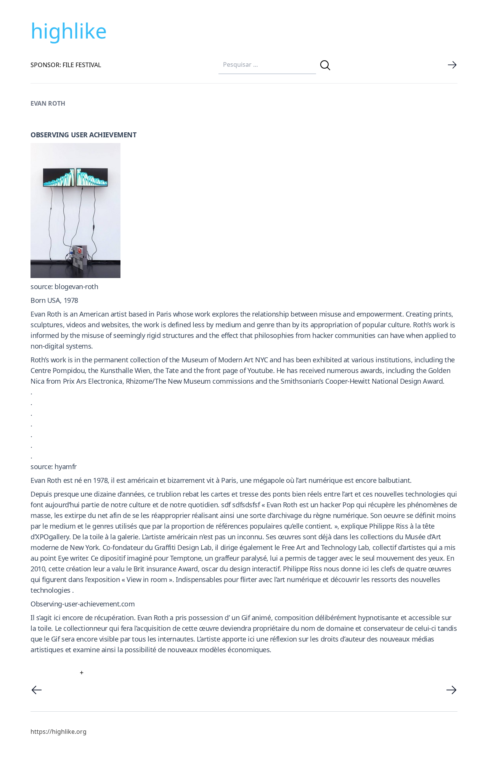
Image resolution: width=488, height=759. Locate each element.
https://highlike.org (58, 731)
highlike (68, 30)
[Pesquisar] (325, 65)
